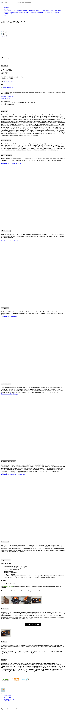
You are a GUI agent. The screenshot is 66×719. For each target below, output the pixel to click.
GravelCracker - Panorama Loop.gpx (11, 163)
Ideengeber (7, 10)
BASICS (6, 7)
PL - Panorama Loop (32, 10)
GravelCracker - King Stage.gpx (9, 394)
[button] (3, 36)
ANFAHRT (7, 696)
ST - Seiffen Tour (43, 10)
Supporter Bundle (36, 12)
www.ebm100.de (5, 98)
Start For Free (44, 12)
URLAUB (7, 15)
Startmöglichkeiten (21, 10)
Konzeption (13, 10)
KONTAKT (7, 697)
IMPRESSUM (8, 700)
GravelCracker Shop (33, 624)
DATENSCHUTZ (9, 699)
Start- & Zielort (27, 12)
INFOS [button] (6, 9)
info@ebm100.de (8, 81)
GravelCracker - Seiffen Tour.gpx (10, 241)
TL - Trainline (51, 10)
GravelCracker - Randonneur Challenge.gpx (13, 474)
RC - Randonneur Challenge (15, 12)
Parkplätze (51, 12)
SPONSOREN (8, 13)
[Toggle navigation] (1, 693)
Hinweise (56, 12)
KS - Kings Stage (5, 384)
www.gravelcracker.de (7, 96)
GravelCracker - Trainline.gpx (9, 316)
